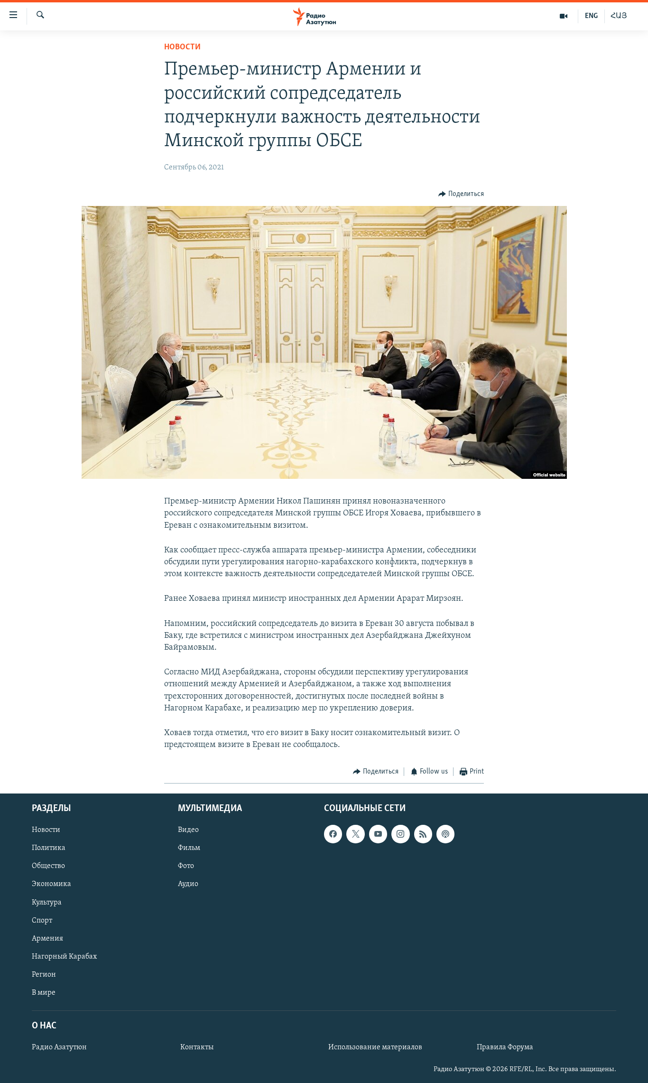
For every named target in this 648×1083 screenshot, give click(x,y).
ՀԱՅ (619, 16)
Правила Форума (505, 1047)
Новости (182, 47)
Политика (48, 848)
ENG (591, 16)
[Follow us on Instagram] (400, 834)
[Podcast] (445, 834)
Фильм (189, 848)
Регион (44, 974)
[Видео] (563, 16)
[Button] (461, 194)
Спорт (42, 920)
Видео (188, 830)
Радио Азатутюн (59, 1047)
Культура (47, 902)
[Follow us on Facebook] (333, 834)
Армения (47, 938)
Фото (186, 866)
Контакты (196, 1047)
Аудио (188, 884)
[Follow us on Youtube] (378, 834)
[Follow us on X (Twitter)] (355, 834)
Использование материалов (375, 1047)
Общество (48, 866)
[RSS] (423, 834)
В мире (44, 993)
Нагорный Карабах (64, 956)
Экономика (51, 884)
